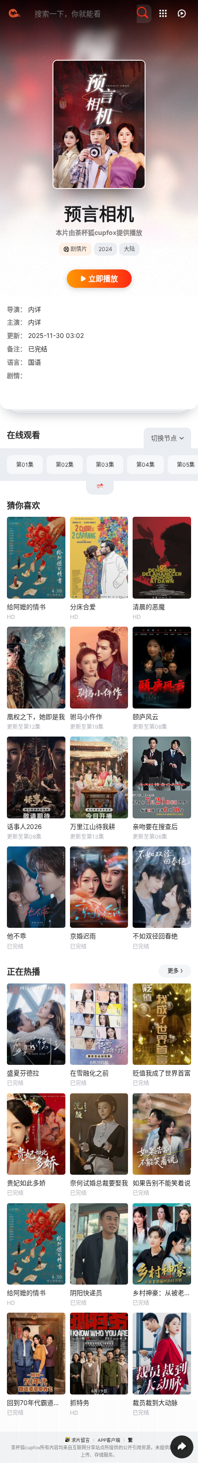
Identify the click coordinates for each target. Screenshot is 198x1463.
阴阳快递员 (86, 1293)
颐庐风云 (145, 716)
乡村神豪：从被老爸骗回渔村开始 (162, 1293)
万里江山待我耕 (92, 826)
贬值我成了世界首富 (162, 1073)
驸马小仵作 (86, 716)
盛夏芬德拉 (23, 1073)
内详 (34, 309)
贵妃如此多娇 (26, 1183)
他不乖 (16, 936)
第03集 (105, 464)
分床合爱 (83, 607)
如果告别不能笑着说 (162, 1183)
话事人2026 (24, 826)
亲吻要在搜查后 (155, 826)
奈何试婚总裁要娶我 (99, 1183)
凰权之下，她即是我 (36, 716)
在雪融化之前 (89, 1073)
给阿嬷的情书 (26, 607)
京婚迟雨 (83, 936)
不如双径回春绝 (155, 936)
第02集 (65, 464)
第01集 (25, 464)
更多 (173, 970)
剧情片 (78, 249)
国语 (34, 362)
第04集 (145, 464)
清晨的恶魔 (149, 607)
